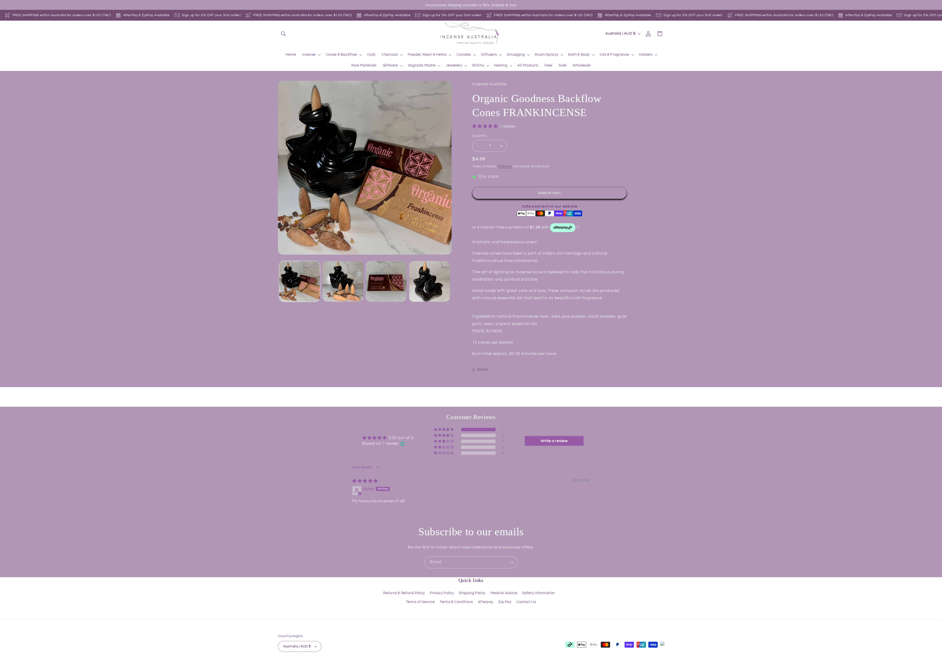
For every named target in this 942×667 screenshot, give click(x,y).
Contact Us (526, 602)
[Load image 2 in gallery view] (342, 281)
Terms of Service (420, 602)
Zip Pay (504, 602)
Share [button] (482, 370)
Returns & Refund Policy (404, 593)
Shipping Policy (472, 593)
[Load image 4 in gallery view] (429, 281)
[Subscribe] (511, 562)
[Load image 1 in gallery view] (299, 281)
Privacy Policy (442, 593)
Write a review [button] (554, 441)
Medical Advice (503, 593)
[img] (365, 481)
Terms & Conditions (456, 602)
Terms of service (386, 664)
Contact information (446, 664)
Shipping (505, 166)
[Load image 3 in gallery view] (386, 281)
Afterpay (485, 602)
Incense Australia (303, 664)
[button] (283, 33)
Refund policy (333, 664)
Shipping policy (415, 664)
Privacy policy (358, 664)
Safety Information (538, 593)
